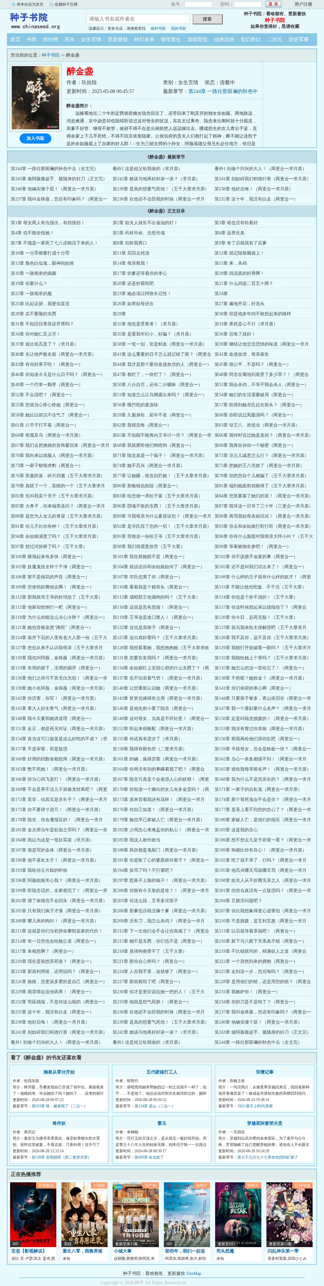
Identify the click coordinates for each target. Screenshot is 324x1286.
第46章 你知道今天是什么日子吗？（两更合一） (58, 374)
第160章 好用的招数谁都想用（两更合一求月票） (59, 759)
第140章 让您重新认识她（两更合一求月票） (156, 688)
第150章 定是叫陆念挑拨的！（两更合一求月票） (263, 718)
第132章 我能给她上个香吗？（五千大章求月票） (263, 657)
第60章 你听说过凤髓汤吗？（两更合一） (255, 415)
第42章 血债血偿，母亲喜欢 (242, 354)
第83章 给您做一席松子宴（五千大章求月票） (157, 496)
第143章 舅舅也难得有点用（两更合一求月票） (159, 698)
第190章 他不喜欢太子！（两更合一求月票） (54, 860)
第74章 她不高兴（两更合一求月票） (149, 465)
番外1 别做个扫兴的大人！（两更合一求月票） (261, 168)
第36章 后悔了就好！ (235, 334)
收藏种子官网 (66, 4)
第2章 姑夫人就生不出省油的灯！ (145, 222)
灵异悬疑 (118, 39)
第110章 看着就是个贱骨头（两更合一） (152, 587)
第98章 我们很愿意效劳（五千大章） (149, 546)
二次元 (274, 39)
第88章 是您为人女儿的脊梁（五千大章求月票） (58, 516)
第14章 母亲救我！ (131, 263)
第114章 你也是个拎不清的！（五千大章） (256, 597)
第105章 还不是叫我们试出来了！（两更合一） (261, 566)
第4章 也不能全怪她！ (32, 233)
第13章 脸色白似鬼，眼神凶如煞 (42, 263)
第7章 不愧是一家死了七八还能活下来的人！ (54, 243)
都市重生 (171, 39)
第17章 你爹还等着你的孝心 (140, 273)
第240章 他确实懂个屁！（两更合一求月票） (54, 189)
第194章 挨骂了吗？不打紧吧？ (143, 870)
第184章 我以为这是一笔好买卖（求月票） (52, 840)
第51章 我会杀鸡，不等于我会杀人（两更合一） (262, 384)
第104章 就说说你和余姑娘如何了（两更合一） (159, 566)
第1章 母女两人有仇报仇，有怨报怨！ (48, 222)
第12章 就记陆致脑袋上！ (240, 253)
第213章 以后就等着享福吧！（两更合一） (256, 931)
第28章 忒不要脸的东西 (33, 313)
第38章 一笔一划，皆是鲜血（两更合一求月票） (160, 344)
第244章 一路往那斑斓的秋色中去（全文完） (54, 168)
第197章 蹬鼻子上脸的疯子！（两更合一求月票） (161, 880)
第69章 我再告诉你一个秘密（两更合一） (255, 445)
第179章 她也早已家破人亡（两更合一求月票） (159, 819)
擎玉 (162, 1123)
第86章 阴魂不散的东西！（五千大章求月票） (157, 506)
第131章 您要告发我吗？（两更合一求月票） (156, 657)
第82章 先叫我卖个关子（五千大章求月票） (53, 496)
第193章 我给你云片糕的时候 (39, 870)
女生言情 (91, 39)
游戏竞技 (197, 39)
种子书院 (42, 20)
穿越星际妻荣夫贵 (265, 1123)
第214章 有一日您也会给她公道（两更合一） (54, 941)
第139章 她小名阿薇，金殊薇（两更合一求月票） (59, 688)
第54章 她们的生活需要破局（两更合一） (255, 394)
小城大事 (123, 1251)
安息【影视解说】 (29, 1251)
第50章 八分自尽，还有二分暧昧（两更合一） (157, 384)
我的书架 (178, 28)
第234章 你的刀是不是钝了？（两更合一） (256, 1002)
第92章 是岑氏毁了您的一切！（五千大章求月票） (162, 526)
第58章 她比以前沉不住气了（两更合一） (51, 415)
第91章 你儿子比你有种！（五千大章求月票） (56, 526)
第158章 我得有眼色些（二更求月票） (150, 749)
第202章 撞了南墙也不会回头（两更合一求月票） (59, 900)
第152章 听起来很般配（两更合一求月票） (154, 728)
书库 (32, 39)
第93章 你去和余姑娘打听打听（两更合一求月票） (264, 526)
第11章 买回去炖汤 (131, 253)
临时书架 (158, 28)
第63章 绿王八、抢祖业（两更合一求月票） (257, 425)
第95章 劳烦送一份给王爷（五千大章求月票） (157, 536)
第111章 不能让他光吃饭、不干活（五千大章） (260, 587)
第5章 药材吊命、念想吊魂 (139, 233)
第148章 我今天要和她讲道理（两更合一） (52, 718)
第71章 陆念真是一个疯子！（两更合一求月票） (160, 455)
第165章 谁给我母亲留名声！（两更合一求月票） (263, 769)
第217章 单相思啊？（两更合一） (43, 951)
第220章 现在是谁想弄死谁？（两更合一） (52, 961)
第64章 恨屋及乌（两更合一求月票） (47, 435)
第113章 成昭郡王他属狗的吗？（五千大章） (156, 597)
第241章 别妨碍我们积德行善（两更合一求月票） (263, 178)
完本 (70, 39)
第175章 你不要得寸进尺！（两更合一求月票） (57, 809)
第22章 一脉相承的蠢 (31, 293)
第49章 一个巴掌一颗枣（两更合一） (47, 384)
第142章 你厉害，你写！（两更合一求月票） (54, 698)
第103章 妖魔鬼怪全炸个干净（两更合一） (52, 566)
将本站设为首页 (30, 4)
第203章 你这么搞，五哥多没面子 (145, 900)
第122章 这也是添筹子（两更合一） (148, 627)
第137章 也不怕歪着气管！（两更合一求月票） (159, 678)
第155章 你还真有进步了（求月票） (148, 738)
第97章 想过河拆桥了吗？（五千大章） (49, 546)
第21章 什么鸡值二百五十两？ (244, 283)
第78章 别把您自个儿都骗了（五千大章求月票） (262, 475)
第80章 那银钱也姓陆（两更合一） (146, 485)
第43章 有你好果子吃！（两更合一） (47, 364)
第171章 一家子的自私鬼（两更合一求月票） (258, 789)
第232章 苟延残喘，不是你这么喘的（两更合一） (59, 1002)
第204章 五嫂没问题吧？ (238, 900)
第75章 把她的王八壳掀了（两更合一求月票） (259, 465)
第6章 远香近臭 (230, 233)
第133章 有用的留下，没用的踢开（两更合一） (57, 668)
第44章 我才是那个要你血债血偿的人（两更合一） (162, 364)
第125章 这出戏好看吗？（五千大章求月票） (156, 637)
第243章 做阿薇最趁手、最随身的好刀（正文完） (59, 178)
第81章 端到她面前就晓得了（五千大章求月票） (262, 485)
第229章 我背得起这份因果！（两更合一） (52, 991)
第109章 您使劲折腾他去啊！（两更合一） (52, 587)
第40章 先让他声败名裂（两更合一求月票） (53, 354)
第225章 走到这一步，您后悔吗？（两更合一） (261, 971)
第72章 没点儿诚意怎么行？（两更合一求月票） (262, 455)
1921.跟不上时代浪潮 (254, 1106)
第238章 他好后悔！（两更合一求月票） (254, 189)
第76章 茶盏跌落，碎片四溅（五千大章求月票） (58, 475)
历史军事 (299, 39)
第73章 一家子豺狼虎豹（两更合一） (47, 465)
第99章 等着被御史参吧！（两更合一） (253, 546)
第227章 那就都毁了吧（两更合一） (148, 981)
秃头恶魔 (225, 1251)
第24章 (221, 293)
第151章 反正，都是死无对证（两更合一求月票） (59, 728)
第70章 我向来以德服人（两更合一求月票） (53, 455)
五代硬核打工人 (162, 1072)
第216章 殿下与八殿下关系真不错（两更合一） (261, 941)
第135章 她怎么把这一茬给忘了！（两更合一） (261, 668)
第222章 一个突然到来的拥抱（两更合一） (256, 961)
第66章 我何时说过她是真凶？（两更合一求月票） (264, 435)
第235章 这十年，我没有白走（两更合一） (256, 199)
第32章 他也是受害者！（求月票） (146, 324)
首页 (15, 39)
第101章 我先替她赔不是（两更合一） (150, 556)
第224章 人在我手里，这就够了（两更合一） (156, 971)
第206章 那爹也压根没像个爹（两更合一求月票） (161, 910)
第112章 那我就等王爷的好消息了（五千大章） (57, 597)
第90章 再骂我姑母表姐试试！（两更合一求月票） (264, 516)
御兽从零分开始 (59, 1072)
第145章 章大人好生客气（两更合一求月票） (54, 708)
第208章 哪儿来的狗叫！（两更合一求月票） (54, 921)
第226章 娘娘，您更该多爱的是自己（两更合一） (59, 981)
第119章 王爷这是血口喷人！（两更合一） (154, 617)
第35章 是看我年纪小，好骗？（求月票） (153, 334)
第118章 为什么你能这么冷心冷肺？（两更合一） (59, 617)
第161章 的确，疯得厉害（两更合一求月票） (156, 759)
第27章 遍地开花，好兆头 (240, 303)
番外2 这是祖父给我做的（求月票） (148, 168)
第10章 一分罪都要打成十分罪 (40, 253)
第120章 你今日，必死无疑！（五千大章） (256, 617)
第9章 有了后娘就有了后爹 (241, 243)
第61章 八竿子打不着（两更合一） (44, 425)
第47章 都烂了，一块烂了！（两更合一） (153, 374)
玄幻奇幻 (250, 39)
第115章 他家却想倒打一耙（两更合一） (50, 607)
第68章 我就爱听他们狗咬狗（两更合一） (153, 445)
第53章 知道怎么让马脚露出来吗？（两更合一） (160, 394)
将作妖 (59, 1123)
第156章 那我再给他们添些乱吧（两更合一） (258, 738)
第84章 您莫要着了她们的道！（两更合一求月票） (264, 496)
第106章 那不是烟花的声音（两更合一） (50, 577)
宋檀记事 (265, 1072)
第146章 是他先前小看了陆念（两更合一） (154, 708)
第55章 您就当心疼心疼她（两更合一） (49, 405)
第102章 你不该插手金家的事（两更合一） (256, 556)
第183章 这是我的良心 (236, 830)
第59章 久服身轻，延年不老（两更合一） (153, 415)
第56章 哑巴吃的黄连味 (135, 405)
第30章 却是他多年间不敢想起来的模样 (253, 313)
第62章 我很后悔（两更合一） (142, 425)
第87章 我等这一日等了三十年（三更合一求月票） (264, 506)
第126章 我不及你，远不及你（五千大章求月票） (263, 637)
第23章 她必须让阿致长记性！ (142, 293)
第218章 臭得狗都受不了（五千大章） (150, 951)
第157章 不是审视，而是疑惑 (39, 749)
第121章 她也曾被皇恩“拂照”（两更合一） (52, 627)
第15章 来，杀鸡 (231, 263)
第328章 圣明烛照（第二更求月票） (61, 1157)
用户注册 (303, 4)
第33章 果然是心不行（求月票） (246, 324)
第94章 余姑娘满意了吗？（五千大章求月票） (56, 536)
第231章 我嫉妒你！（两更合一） (247, 991)
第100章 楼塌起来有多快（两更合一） (48, 556)
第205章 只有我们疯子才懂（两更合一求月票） (57, 910)
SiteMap (193, 1273)
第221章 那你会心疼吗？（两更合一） (150, 961)
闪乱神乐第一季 (283, 1251)
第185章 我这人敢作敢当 (136, 840)
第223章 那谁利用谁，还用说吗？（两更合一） (57, 971)
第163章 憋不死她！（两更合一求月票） (50, 769)
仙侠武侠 (224, 39)
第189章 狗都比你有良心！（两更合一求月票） (261, 850)
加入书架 (35, 138)
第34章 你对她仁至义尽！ (36, 334)
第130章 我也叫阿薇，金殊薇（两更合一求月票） (59, 657)
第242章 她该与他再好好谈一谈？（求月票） (156, 178)
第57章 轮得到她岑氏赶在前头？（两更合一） (259, 405)
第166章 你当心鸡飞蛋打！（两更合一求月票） (57, 779)
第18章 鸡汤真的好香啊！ (240, 273)
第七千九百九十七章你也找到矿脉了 (267, 1157)
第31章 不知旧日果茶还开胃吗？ (42, 324)
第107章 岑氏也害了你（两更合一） (148, 577)
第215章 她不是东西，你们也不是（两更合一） (159, 941)
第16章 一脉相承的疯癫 (33, 273)
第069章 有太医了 (149, 1157)
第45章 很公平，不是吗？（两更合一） (253, 364)
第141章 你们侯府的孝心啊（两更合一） (254, 688)
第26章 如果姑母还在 (133, 303)
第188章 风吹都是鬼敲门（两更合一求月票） (156, 850)
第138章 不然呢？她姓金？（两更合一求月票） (261, 678)
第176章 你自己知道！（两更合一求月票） (154, 809)
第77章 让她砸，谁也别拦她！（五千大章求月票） (162, 475)
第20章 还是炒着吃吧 (133, 283)
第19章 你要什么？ (29, 283)
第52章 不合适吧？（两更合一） (42, 394)
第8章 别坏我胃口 (130, 243)
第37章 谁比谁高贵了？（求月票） (44, 344)
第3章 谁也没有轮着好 (236, 222)
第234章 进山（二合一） (154, 1106)
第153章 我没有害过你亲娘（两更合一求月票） (261, 728)
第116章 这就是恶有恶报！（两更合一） (152, 607)
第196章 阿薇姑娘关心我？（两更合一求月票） (57, 880)
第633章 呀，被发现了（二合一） (60, 1106)
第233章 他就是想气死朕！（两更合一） (152, 1002)
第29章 (119, 313)
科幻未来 (144, 39)
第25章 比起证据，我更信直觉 (40, 303)
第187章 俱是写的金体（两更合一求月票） (52, 850)
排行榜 (50, 39)
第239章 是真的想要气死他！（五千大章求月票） (161, 189)
